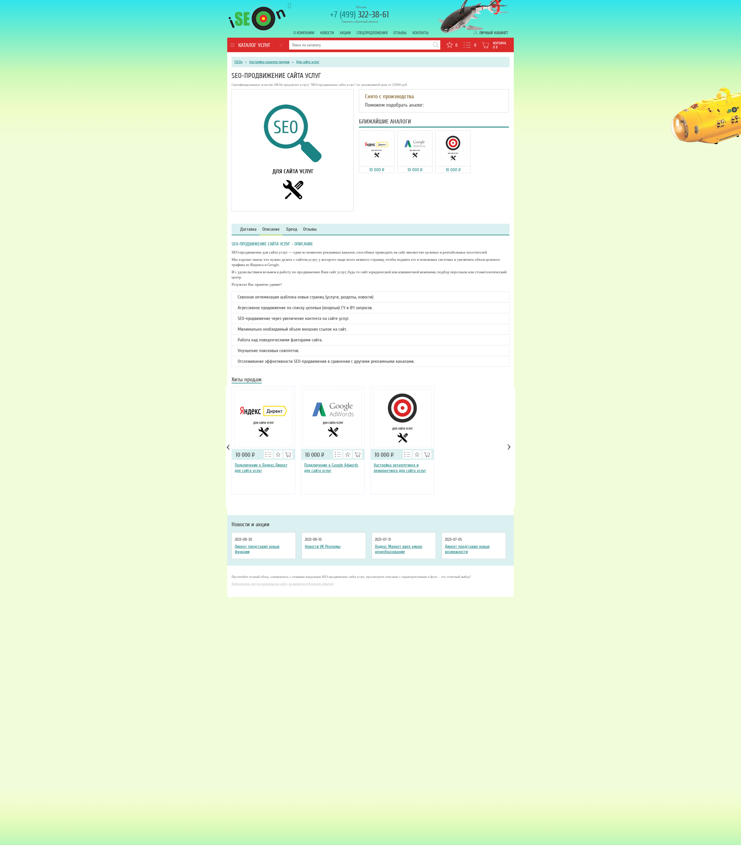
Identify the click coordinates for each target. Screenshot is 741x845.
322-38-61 (359, 15)
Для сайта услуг (308, 62)
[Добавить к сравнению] (268, 454)
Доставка (248, 229)
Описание (271, 229)
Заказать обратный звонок (360, 21)
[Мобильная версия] (294, 6)
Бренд (291, 229)
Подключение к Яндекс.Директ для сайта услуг (261, 467)
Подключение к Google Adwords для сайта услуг (331, 467)
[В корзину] (288, 454)
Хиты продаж (247, 380)
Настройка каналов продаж (269, 62)
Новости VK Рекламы (322, 546)
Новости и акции (250, 524)
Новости (327, 32)
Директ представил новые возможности (467, 549)
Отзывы (400, 32)
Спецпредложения (372, 32)
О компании (304, 32)
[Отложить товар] (278, 454)
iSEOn (238, 62)
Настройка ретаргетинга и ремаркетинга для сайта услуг (400, 467)
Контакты (420, 32)
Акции (345, 32)
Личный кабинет (493, 32)
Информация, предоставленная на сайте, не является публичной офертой (282, 583)
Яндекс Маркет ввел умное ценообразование (398, 549)
